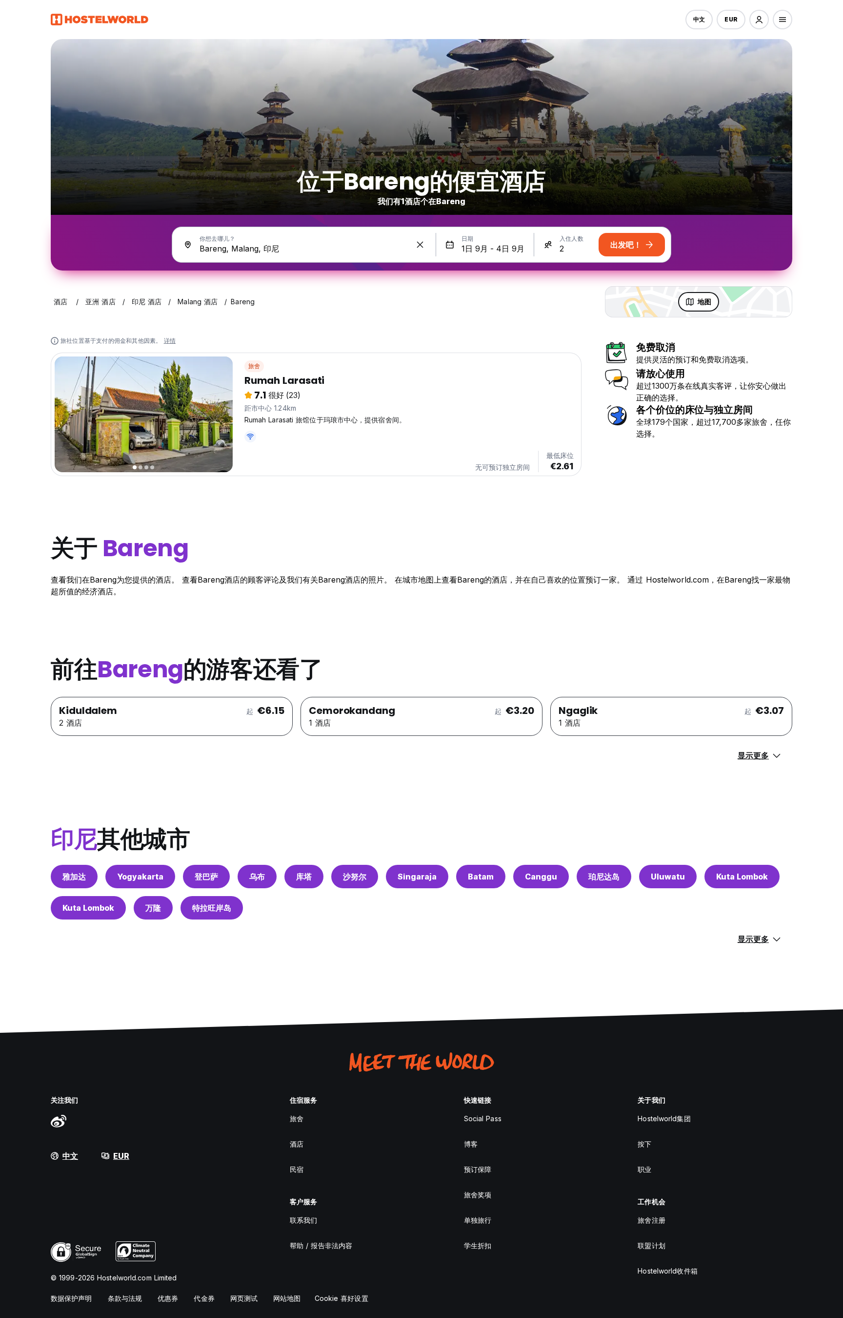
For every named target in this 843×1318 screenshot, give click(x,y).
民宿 (296, 1169)
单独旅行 (477, 1220)
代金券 (204, 1298)
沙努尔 (354, 876)
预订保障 (477, 1169)
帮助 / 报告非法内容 (321, 1245)
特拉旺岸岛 (211, 908)
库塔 (304, 876)
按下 (644, 1144)
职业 (644, 1169)
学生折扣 (477, 1245)
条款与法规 (125, 1298)
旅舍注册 (651, 1220)
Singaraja (417, 876)
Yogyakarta (140, 876)
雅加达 (74, 876)
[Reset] (420, 244)
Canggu (541, 876)
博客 (471, 1144)
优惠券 (168, 1298)
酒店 (296, 1144)
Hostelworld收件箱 (667, 1271)
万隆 (153, 908)
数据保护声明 (71, 1298)
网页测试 (244, 1298)
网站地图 (287, 1298)
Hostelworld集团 (664, 1118)
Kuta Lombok (742, 876)
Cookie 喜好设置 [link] (341, 1298)
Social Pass (483, 1118)
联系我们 (303, 1220)
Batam (481, 876)
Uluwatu (668, 876)
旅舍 (254, 366)
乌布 (257, 876)
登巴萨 (206, 876)
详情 (170, 340)
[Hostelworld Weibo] (58, 1121)
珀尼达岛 (604, 876)
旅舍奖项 (477, 1195)
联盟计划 (651, 1245)
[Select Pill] (759, 19)
